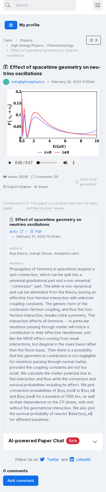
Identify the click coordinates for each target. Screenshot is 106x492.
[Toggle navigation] (98, 5)
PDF (39, 231)
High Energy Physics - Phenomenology (42, 45)
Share (43, 187)
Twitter (53, 459)
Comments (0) (46, 177)
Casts (7, 40)
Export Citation (19, 187)
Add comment (20, 480)
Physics (26, 40)
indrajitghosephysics (28, 82)
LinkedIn (83, 459)
